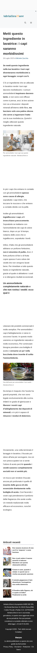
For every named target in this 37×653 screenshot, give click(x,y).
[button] (25, 23)
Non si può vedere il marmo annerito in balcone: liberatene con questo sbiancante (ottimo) (22, 561)
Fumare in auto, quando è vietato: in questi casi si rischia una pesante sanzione (22, 572)
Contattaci (18, 632)
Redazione (26, 647)
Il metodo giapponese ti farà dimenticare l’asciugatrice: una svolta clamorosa (22, 582)
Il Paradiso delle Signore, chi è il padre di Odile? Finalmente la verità (22, 593)
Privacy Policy (8, 647)
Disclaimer (18, 647)
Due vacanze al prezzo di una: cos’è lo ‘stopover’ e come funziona (23, 550)
